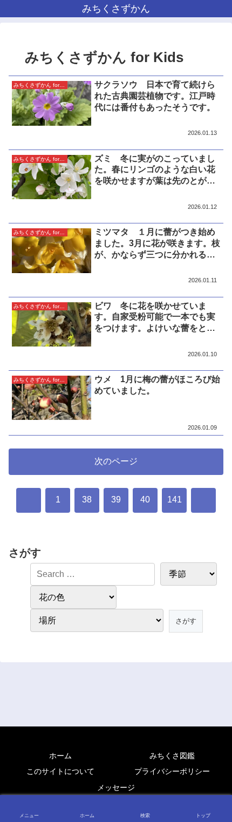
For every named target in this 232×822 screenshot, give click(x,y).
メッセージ (116, 787)
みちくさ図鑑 (172, 755)
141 (174, 499)
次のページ (116, 461)
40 (145, 499)
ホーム (60, 755)
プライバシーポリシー (172, 771)
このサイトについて (60, 771)
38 (87, 499)
